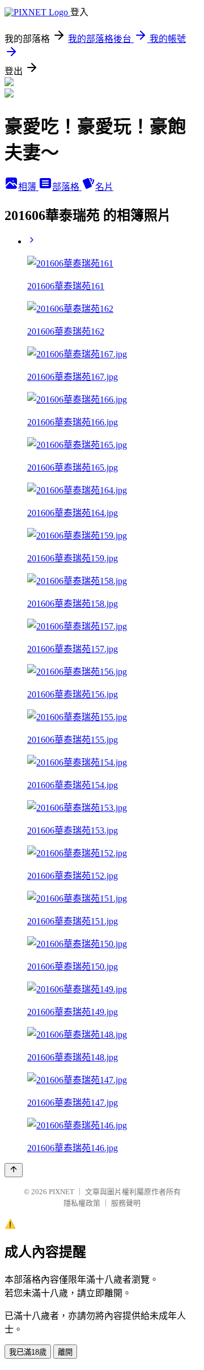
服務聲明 (126, 1203)
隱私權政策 (81, 1203)
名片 (104, 187)
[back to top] (14, 1170)
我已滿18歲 (27, 1352)
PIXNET (61, 1191)
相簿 (28, 187)
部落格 (67, 187)
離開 (65, 1352)
